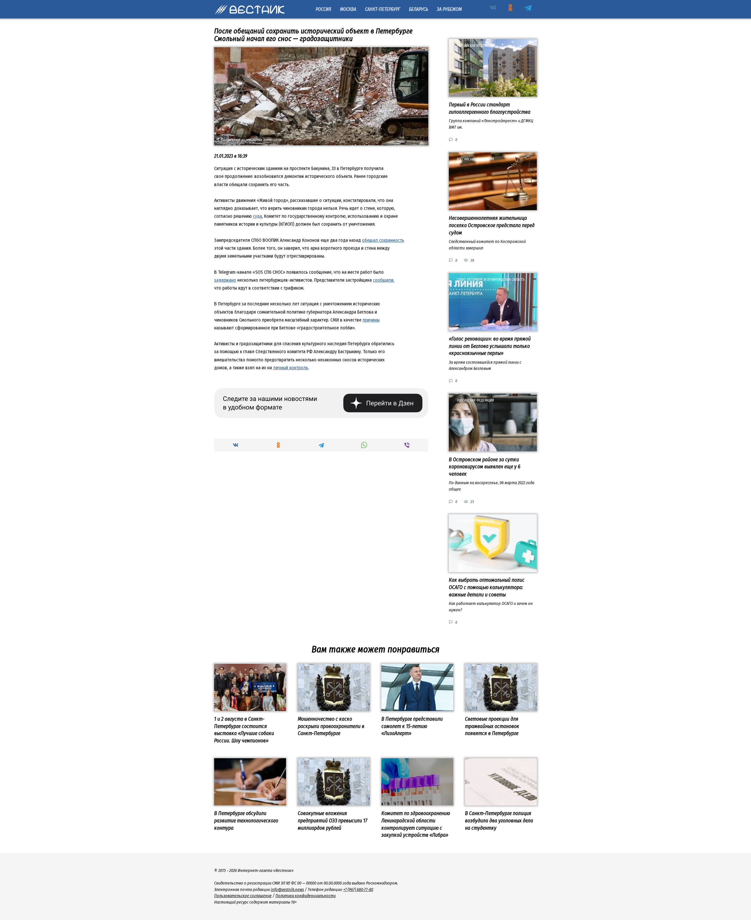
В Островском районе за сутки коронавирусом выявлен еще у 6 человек (484, 466)
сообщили (383, 280)
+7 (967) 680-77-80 (358, 889)
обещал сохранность (383, 240)
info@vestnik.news (287, 889)
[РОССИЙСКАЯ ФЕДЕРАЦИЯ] (493, 93)
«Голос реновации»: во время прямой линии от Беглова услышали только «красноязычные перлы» (490, 346)
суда (257, 216)
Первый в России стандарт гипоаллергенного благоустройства (489, 108)
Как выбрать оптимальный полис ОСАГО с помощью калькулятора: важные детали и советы (487, 587)
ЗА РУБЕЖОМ (449, 9)
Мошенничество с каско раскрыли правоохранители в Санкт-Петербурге (331, 726)
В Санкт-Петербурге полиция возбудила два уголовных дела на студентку (499, 820)
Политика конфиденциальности (305, 895)
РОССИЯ (323, 9)
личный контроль (290, 367)
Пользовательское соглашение (243, 895)
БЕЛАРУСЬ (418, 9)
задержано (225, 280)
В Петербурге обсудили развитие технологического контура (246, 820)
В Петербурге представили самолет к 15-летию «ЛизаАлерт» (412, 726)
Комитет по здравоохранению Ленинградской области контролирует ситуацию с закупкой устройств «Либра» (415, 824)
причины (371, 320)
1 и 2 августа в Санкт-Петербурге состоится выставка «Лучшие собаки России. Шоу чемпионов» (244, 730)
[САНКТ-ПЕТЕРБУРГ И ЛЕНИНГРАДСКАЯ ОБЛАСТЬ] (493, 327)
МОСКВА (348, 9)
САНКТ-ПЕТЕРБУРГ (382, 9)
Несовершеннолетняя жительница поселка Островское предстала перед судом (492, 225)
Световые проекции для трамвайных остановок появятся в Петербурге (492, 726)
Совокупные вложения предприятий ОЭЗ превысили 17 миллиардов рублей (332, 820)
